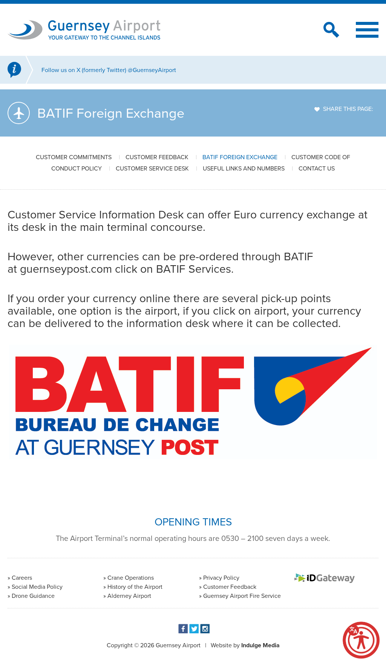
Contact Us (317, 168)
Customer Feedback (157, 157)
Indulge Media (260, 645)
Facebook (183, 628)
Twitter (194, 628)
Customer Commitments (74, 157)
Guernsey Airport (178, 645)
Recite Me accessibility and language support (361, 640)
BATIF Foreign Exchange (239, 157)
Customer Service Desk (152, 168)
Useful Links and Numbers (244, 168)
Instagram (205, 628)
